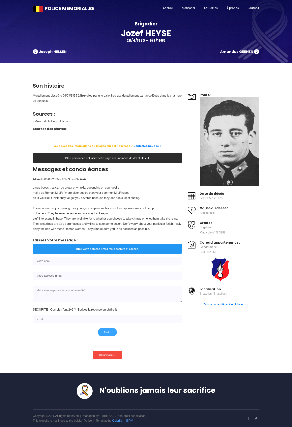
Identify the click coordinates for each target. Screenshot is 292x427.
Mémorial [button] (188, 8)
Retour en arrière (107, 355)
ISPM (129, 420)
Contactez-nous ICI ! (147, 145)
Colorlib (117, 420)
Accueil (168, 8)
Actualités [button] (211, 8)
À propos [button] (233, 8)
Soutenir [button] (253, 8)
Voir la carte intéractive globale (223, 304)
